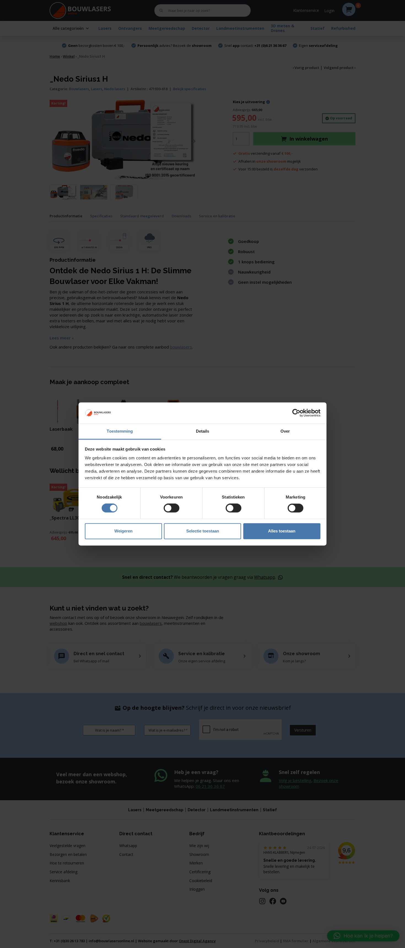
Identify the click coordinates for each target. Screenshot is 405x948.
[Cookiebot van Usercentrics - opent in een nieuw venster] (296, 413)
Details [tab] (202, 431)
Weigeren (123, 531)
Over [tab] (285, 431)
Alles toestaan (281, 531)
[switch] (171, 508)
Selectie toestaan (202, 531)
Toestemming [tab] (120, 431)
